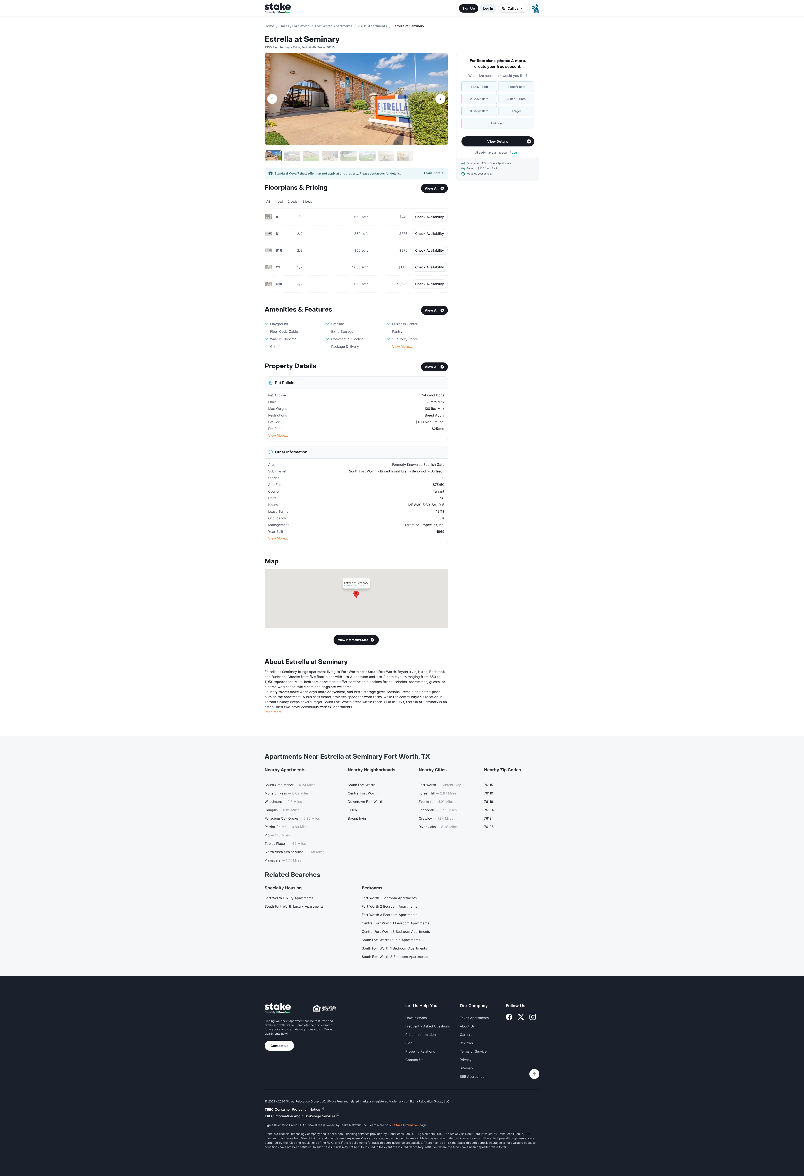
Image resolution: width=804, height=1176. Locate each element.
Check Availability (429, 217)
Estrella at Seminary (302, 39)
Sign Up (468, 8)
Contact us (279, 1046)
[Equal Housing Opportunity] (324, 1008)
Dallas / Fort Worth (295, 26)
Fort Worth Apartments (333, 26)
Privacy (466, 1060)
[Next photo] (440, 99)
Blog (408, 1043)
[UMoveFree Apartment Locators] (278, 1008)
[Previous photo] (272, 99)
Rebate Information (420, 1034)
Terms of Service (473, 1051)
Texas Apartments (474, 1018)
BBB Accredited (472, 1076)
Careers (466, 1034)
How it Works (416, 1018)
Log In (488, 8)
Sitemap (466, 1068)
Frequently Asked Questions (427, 1026)
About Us (467, 1026)
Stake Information (406, 1125)
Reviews (466, 1043)
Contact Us (414, 1060)
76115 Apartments (372, 26)
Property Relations (420, 1051)
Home (269, 26)
